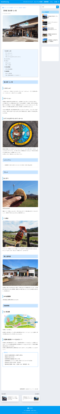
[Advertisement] (12, 44)
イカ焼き (8, 64)
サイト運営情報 (27, 410)
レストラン (7, 58)
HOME (31, 408)
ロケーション (9, 54)
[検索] (58, 2)
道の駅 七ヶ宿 (7, 50)
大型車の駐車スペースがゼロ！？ (13, 75)
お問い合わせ (33, 410)
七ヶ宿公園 (9, 73)
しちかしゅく (9, 53)
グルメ (6, 60)
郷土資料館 (7, 66)
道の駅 (27, 389)
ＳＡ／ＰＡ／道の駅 (34, 389)
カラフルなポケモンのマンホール (13, 56)
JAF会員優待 (9, 69)
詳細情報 (6, 71)
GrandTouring (5, 2)
